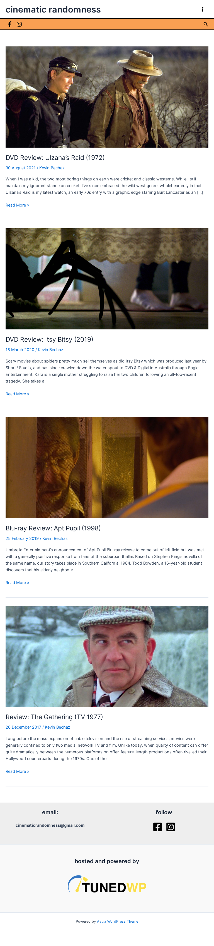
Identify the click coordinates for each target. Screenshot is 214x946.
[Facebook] (10, 24)
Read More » (17, 205)
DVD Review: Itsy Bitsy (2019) (49, 339)
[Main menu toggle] (202, 9)
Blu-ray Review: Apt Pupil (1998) (53, 528)
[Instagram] (19, 24)
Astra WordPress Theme (117, 921)
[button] (205, 24)
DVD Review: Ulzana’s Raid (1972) (55, 158)
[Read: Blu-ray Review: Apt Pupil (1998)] (107, 467)
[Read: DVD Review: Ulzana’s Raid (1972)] (107, 96)
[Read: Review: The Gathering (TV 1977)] (107, 656)
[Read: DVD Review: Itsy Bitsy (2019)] (107, 278)
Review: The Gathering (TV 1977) (54, 717)
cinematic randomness (53, 9)
